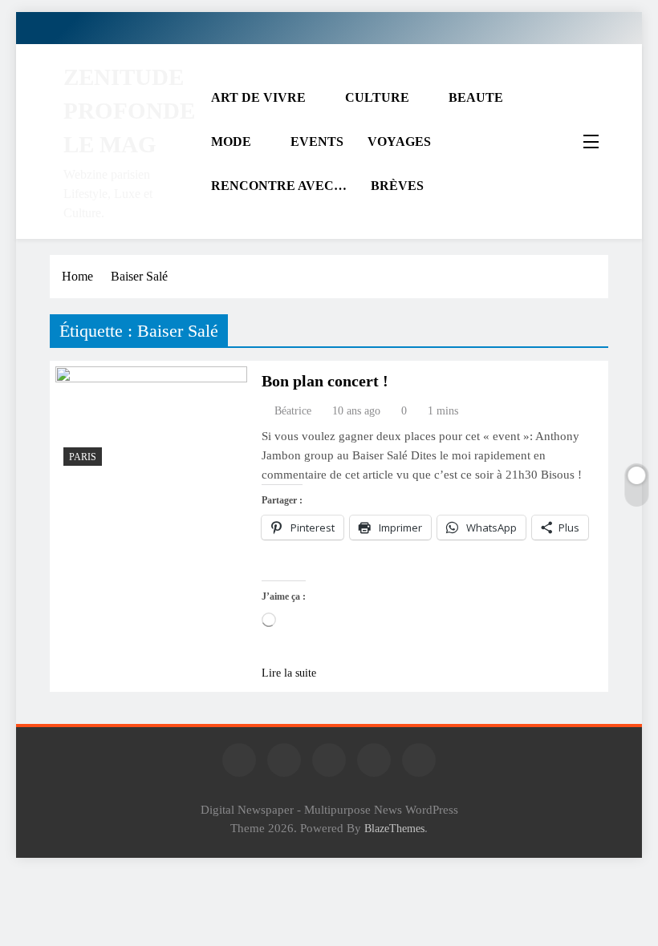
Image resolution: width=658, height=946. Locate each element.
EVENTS (316, 141)
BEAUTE (476, 97)
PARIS (82, 457)
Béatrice (292, 411)
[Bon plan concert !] (151, 420)
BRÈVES (397, 185)
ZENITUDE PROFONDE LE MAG (129, 110)
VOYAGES (399, 141)
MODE (231, 141)
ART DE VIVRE (258, 97)
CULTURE (377, 97)
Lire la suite (289, 673)
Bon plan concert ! (325, 381)
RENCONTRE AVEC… (279, 185)
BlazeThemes (394, 828)
